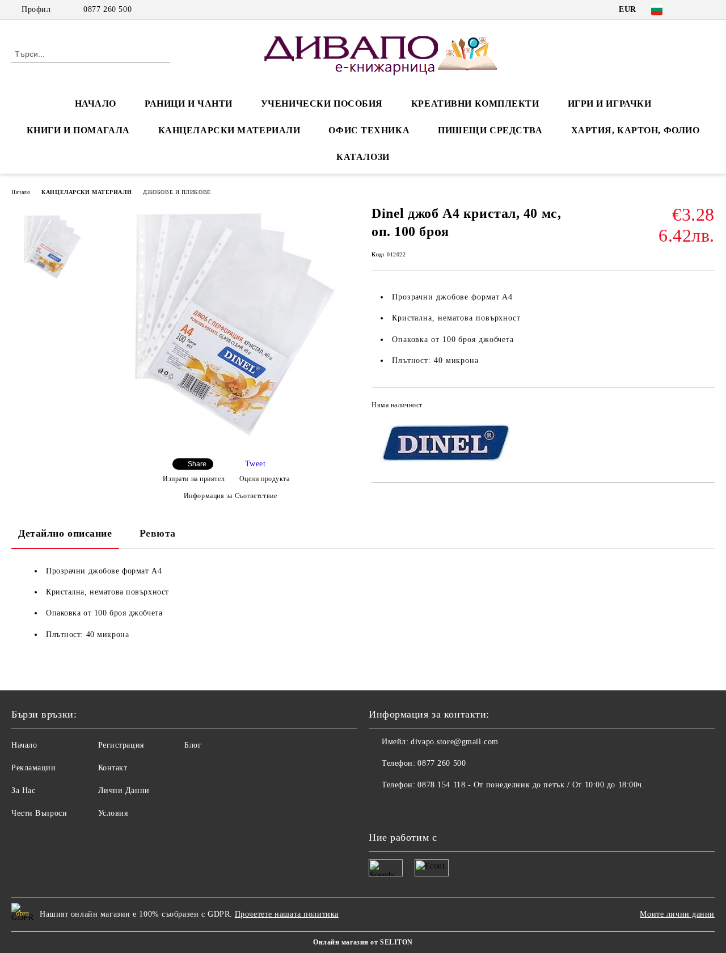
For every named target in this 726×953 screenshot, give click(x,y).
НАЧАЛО (95, 103)
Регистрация (121, 745)
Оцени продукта (264, 479)
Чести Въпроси (39, 813)
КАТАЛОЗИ (362, 157)
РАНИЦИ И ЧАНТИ (189, 103)
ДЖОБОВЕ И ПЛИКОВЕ (177, 192)
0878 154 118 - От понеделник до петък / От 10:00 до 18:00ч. (530, 785)
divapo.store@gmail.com (454, 741)
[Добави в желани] (706, 408)
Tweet (255, 463)
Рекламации (33, 768)
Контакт (113, 768)
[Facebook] (691, 9)
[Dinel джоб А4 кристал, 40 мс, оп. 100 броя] (226, 440)
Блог (192, 745)
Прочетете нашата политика (287, 914)
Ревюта (158, 533)
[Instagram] (708, 9)
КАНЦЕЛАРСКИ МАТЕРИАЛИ (229, 130)
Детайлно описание (65, 533)
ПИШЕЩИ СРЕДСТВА (490, 130)
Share (197, 464)
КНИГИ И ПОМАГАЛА (78, 130)
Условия (113, 813)
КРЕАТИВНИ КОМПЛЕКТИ (475, 103)
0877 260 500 (107, 9)
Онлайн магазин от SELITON (363, 942)
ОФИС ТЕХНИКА (369, 130)
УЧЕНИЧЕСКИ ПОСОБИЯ (322, 103)
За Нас (23, 790)
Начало (20, 192)
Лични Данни (124, 790)
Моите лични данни (677, 914)
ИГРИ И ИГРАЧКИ (610, 103)
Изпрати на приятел (194, 479)
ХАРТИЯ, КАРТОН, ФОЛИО (635, 130)
